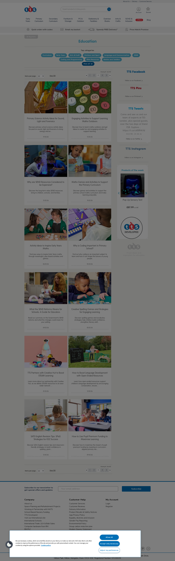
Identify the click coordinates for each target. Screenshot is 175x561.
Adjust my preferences (109, 550)
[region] (75, 543)
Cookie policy (46, 545)
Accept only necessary (109, 544)
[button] (9, 544)
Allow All (109, 537)
